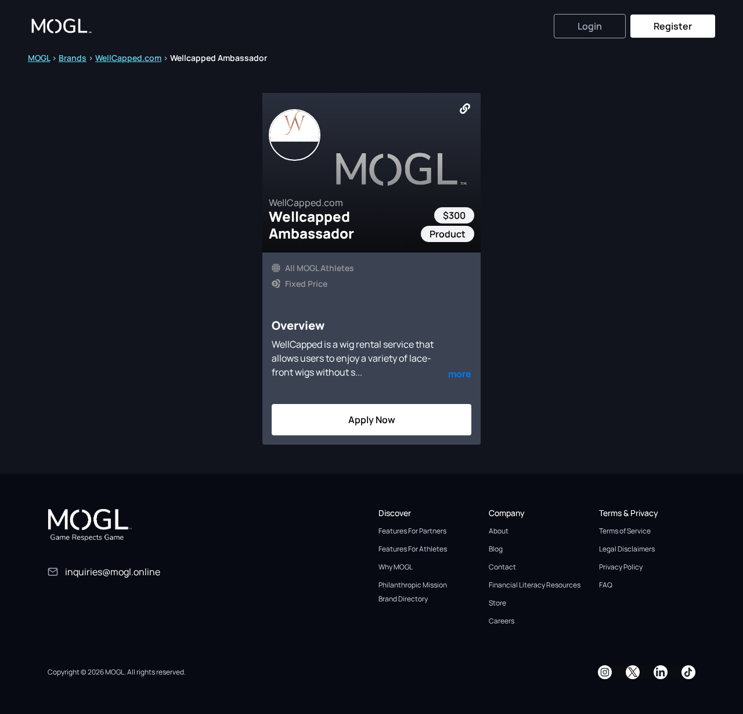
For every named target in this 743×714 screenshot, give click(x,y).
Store (497, 603)
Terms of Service (625, 531)
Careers (501, 621)
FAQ (605, 585)
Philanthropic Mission (412, 585)
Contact (502, 567)
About (498, 531)
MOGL (39, 57)
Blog (496, 549)
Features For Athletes (412, 549)
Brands (72, 57)
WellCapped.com (128, 57)
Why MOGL (395, 567)
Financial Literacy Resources (534, 585)
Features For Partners (412, 531)
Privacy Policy (621, 567)
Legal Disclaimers (627, 549)
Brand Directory (403, 599)
